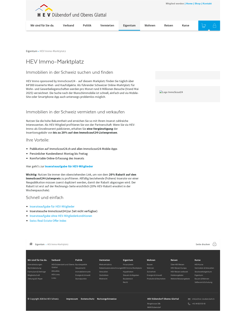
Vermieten (107, 25)
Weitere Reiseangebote (180, 278)
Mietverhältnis (105, 264)
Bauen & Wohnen (202, 278)
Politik (87, 25)
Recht (125, 282)
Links (54, 278)
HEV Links (56, 274)
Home (189, 3)
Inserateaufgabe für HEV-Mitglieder (69, 166)
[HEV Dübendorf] (71, 10)
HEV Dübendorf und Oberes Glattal (63, 266)
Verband (68, 25)
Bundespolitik (81, 264)
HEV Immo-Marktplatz (132, 268)
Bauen (150, 264)
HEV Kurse (199, 264)
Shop (198, 3)
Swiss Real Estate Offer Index (48, 221)
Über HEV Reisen (177, 264)
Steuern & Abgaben (131, 275)
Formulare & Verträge (37, 271)
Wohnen (150, 25)
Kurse (185, 25)
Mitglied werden (175, 3)
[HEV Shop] (203, 26)
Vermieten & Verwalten (204, 268)
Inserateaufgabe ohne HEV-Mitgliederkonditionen (61, 216)
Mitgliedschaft (34, 275)
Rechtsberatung (34, 268)
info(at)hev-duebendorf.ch (203, 299)
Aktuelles (55, 271)
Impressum (72, 298)
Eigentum (129, 25)
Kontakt (207, 3)
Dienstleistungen (35, 264)
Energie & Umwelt (82, 275)
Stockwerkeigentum (203, 271)
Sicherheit (151, 271)
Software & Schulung (203, 282)
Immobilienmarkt (83, 271)
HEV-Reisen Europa (179, 268)
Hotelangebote (177, 275)
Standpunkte (81, 278)
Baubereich (128, 278)
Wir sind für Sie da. (42, 25)
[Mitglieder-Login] (214, 26)
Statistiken (103, 275)
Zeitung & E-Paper (35, 278)
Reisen (168, 25)
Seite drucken (203, 244)
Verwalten (103, 271)
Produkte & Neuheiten (156, 278)
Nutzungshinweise (106, 298)
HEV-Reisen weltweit (179, 271)
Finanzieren (128, 264)
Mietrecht (103, 278)
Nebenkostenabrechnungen (111, 268)
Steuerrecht (80, 268)
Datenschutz (87, 298)
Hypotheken (128, 271)
